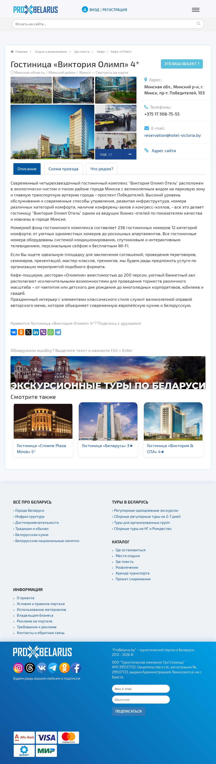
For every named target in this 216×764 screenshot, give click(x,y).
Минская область (29, 72)
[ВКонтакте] (14, 332)
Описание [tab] (27, 168)
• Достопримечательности (36, 522)
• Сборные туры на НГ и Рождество (141, 528)
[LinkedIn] (36, 332)
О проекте (26, 598)
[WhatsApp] (50, 332)
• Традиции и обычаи (30, 528)
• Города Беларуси (28, 510)
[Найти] (199, 23)
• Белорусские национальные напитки (46, 540)
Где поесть (82, 51)
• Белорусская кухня (30, 534)
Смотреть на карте (112, 72)
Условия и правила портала (41, 603)
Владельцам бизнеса (35, 615)
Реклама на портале (34, 621)
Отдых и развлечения (51, 51)
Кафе (101, 51)
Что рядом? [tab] (101, 168)
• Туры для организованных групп (141, 522)
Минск (85, 72)
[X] (28, 332)
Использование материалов (41, 609)
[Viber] (43, 332)
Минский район (61, 72)
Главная (22, 51)
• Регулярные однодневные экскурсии (145, 510)
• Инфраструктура (29, 516)
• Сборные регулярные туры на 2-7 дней (146, 516)
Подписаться (128, 711)
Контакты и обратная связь (41, 632)
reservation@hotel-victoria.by (172, 135)
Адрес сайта (163, 150)
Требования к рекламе (37, 627)
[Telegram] (58, 332)
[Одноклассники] (21, 332)
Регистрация (114, 9)
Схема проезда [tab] (63, 168)
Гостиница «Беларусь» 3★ (107, 445)
